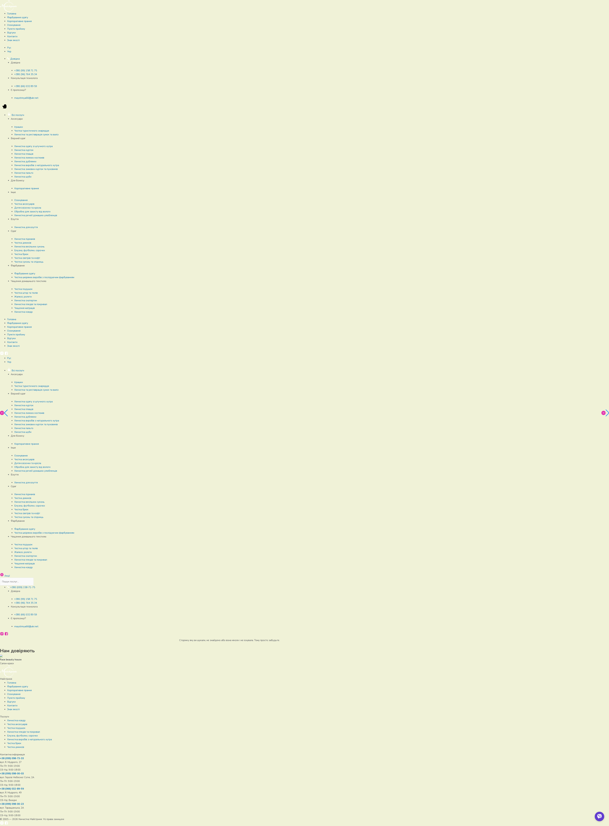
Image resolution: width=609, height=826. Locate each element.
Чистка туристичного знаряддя (31, 130)
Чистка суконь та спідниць (28, 261)
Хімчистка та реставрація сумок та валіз (36, 134)
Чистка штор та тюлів (26, 292)
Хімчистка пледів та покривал (30, 304)
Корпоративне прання (19, 21)
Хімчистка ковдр (23, 311)
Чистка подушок (23, 289)
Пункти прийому (16, 28)
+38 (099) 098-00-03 (12, 773)
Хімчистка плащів (23, 153)
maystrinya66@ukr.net (26, 98)
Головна (11, 13)
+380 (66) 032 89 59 (25, 86)
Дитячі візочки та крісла (27, 207)
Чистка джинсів (22, 242)
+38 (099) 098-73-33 (12, 758)
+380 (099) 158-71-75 (22, 587)
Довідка (15, 58)
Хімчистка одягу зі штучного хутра (33, 146)
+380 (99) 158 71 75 (25, 70)
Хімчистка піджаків (24, 239)
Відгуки (11, 32)
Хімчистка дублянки (25, 161)
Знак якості (13, 40)
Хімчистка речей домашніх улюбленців (35, 215)
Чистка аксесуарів (24, 204)
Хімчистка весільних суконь (29, 246)
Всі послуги (17, 115)
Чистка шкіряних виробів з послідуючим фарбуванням (44, 277)
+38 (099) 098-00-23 (12, 804)
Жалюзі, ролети (23, 296)
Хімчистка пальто (23, 172)
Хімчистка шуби (22, 176)
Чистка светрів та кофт (27, 258)
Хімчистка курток (23, 150)
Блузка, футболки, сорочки (29, 250)
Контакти (12, 36)
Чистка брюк (21, 254)
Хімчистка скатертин (25, 300)
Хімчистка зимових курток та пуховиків (36, 169)
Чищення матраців (24, 308)
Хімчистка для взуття (26, 227)
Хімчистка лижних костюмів (29, 157)
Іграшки (18, 127)
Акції (7, 575)
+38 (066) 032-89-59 (12, 788)
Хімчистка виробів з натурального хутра (36, 165)
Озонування (13, 25)
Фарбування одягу (17, 17)
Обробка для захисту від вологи (32, 211)
